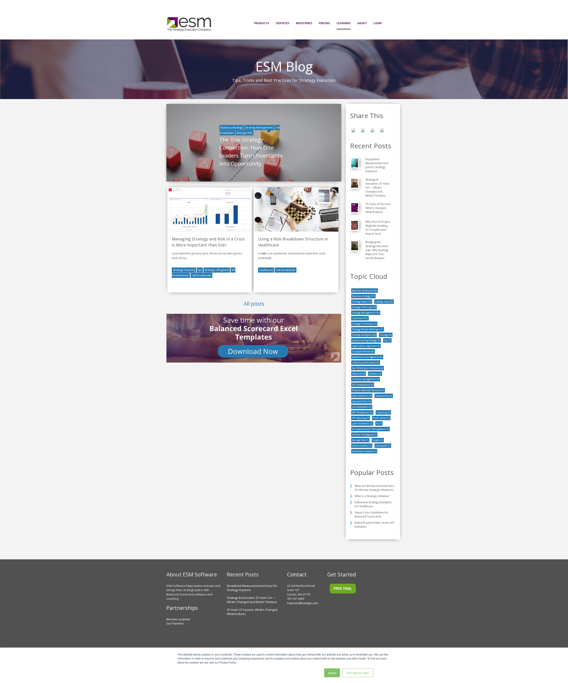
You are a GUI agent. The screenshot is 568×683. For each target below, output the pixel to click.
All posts (254, 303)
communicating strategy (366, 340)
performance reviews (364, 451)
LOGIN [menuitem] (377, 23)
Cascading (383, 412)
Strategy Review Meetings (367, 329)
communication (361, 445)
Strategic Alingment (217, 270)
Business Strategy (232, 127)
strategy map (384, 301)
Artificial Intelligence (364, 434)
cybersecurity (383, 395)
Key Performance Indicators (367, 368)
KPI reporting (360, 418)
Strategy (386, 334)
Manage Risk (244, 133)
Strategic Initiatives (364, 323)
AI (379, 423)
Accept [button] (332, 673)
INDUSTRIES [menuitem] (304, 23)
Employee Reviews (363, 351)
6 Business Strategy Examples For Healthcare (373, 504)
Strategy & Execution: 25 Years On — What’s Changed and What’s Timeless (252, 600)
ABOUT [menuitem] (362, 23)
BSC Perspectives (362, 412)
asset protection (361, 395)
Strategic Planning (184, 270)
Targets (378, 440)
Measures (358, 373)
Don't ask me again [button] (357, 673)
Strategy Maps (361, 301)
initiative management (365, 379)
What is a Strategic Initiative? (372, 496)
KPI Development (362, 384)
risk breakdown (201, 275)
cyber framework (362, 423)
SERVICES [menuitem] (282, 23)
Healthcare (266, 270)
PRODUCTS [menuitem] (261, 23)
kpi (200, 270)
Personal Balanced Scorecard (368, 390)
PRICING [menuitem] (324, 23)
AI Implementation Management (370, 429)
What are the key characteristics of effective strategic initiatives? (374, 488)
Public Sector (381, 418)
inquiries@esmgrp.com (302, 603)
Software (375, 373)
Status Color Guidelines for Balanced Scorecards (371, 514)
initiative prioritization (365, 362)
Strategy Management (259, 127)
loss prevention (361, 401)
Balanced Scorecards (364, 290)
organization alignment (366, 345)
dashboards (382, 445)
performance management (367, 357)
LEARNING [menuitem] (344, 23)
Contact (297, 574)
